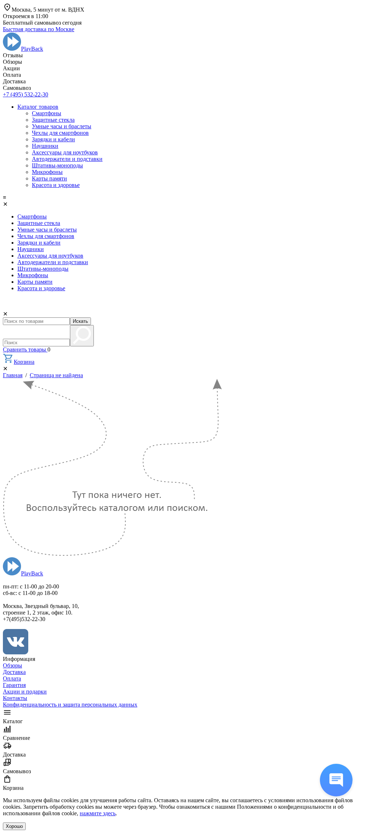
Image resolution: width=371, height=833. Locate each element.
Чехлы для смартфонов (60, 133)
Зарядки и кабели (53, 139)
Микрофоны (47, 172)
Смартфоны (46, 113)
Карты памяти (49, 178)
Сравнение (16, 738)
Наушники (45, 146)
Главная (12, 375)
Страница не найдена (56, 375)
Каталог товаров (37, 107)
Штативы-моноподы (57, 165)
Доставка (14, 672)
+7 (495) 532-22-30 (25, 94)
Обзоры (12, 665)
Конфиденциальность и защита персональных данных (70, 704)
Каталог (13, 721)
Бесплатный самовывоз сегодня (42, 23)
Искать (80, 321)
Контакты (15, 698)
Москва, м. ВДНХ (48, 10)
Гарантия (14, 685)
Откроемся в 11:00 (25, 16)
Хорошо (14, 826)
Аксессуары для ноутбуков (65, 152)
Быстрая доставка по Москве (38, 29)
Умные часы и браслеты (61, 126)
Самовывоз (17, 771)
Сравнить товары (25, 349)
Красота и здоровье (56, 185)
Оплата (12, 678)
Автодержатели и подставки (67, 159)
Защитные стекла (53, 120)
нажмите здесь (98, 813)
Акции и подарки (25, 691)
